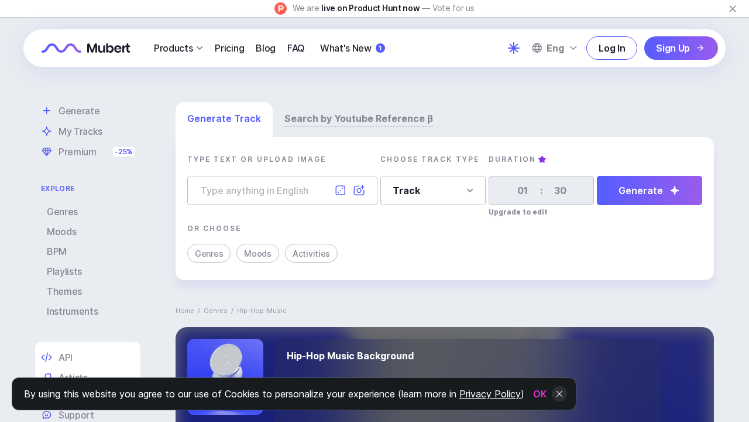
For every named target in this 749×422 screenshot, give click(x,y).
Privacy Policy (490, 394)
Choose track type (429, 159)
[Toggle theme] (513, 48)
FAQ (296, 48)
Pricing (229, 48)
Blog (266, 48)
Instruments (72, 311)
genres (216, 311)
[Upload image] (359, 190)
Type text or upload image (256, 159)
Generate (641, 190)
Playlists (64, 271)
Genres (62, 211)
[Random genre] (340, 190)
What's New (351, 48)
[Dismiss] (733, 9)
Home (185, 311)
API (66, 357)
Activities (311, 253)
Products (173, 48)
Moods (61, 231)
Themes (64, 291)
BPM (57, 251)
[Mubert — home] (86, 48)
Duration (512, 159)
